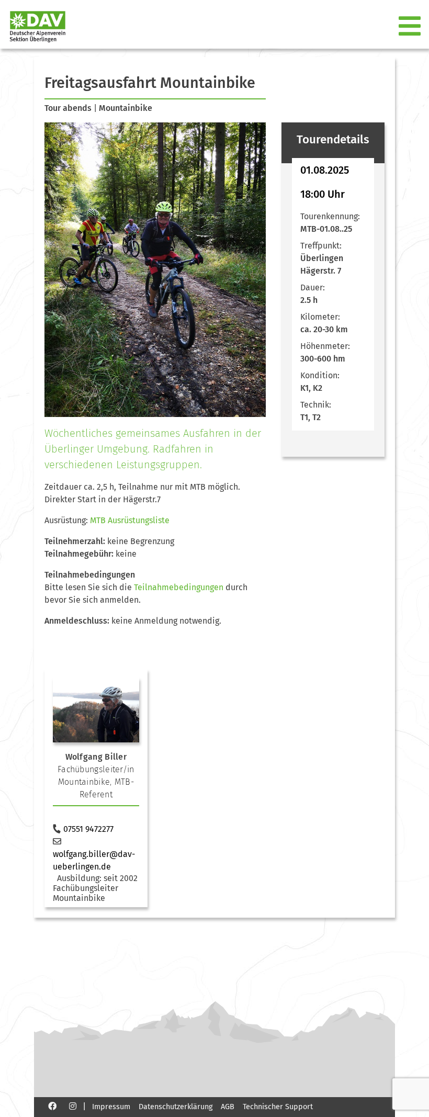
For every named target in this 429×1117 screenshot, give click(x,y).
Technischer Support (278, 1106)
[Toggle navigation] (410, 27)
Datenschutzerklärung (175, 1106)
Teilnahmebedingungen (178, 587)
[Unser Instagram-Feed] (73, 1106)
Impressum (111, 1106)
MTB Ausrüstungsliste (130, 520)
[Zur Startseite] (33, 26)
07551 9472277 (88, 829)
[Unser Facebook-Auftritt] (52, 1106)
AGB (227, 1106)
